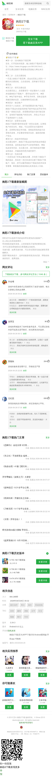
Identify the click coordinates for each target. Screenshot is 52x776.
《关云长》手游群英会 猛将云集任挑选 (16, 455)
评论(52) (18, 174)
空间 (26, 616)
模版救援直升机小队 (43, 667)
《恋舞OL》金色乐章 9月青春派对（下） (16, 445)
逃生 (30, 604)
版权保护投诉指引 (26, 722)
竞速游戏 (39, 604)
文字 (33, 610)
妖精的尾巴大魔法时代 (9, 700)
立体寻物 (42, 700)
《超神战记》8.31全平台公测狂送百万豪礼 (16, 487)
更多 (48, 267)
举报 (1, 772)
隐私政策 (11, 630)
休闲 (12, 610)
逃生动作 (14, 604)
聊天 (19, 616)
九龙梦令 (9, 667)
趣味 (19, 610)
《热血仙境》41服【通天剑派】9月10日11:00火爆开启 (16, 466)
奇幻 (23, 604)
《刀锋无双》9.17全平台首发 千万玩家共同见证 (16, 508)
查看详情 (43, 561)
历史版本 (44, 174)
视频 (12, 616)
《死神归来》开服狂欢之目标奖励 (16, 498)
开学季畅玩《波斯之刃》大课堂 (16, 476)
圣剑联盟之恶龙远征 (26, 667)
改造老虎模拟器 (26, 700)
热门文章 (31, 174)
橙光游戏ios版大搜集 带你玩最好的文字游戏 (16, 529)
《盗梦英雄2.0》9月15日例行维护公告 (16, 540)
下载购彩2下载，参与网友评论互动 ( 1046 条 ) (26, 274)
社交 (40, 610)
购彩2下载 (7, 3)
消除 (26, 610)
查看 (9, 674)
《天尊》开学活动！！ (12, 519)
